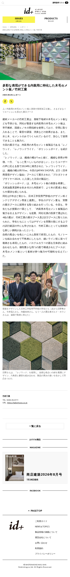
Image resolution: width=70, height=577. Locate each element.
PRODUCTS (51, 19)
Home (5, 27)
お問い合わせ (41, 542)
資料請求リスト (59, 2)
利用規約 (39, 548)
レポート (23, 27)
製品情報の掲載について (46, 532)
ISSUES (19, 19)
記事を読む (13, 27)
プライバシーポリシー (45, 553)
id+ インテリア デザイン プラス (35, 10)
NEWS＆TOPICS (42, 526)
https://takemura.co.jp (17, 402)
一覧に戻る (35, 426)
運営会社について (43, 537)
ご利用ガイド (41, 521)
